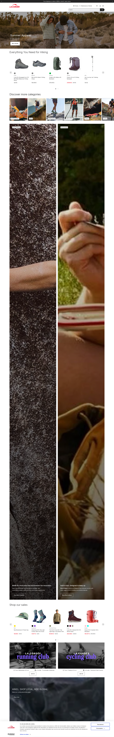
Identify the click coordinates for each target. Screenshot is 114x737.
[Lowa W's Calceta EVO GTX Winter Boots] (74, 616)
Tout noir (68, 626)
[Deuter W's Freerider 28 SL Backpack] (92, 616)
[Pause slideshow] (51, 47)
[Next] (103, 72)
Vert (50, 73)
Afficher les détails (24, 734)
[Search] (102, 9)
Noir (32, 626)
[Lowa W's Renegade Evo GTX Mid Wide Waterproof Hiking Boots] (21, 63)
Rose (85, 626)
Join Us (33, 673)
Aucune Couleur (85, 73)
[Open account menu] (100, 5)
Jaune (15, 626)
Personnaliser (99, 728)
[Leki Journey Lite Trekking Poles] (92, 63)
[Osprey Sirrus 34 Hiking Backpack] (74, 63)
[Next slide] (112, 30)
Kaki (50, 626)
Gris (15, 73)
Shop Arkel (16, 697)
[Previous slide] (1, 30)
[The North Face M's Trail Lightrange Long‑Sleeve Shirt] (57, 616)
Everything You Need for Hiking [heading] (29, 52)
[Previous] (11, 72)
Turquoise (88, 626)
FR (97, 6)
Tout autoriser (100, 724)
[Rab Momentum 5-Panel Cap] (21, 616)
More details (15, 43)
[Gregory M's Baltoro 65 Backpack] (57, 63)
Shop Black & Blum (67, 595)
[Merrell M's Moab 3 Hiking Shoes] (39, 63)
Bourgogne (70, 626)
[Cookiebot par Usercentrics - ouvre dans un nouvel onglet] (11, 734)
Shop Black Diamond (19, 595)
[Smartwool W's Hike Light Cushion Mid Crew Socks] (39, 616)
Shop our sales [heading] (19, 604)
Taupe (72, 626)
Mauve (35, 626)
